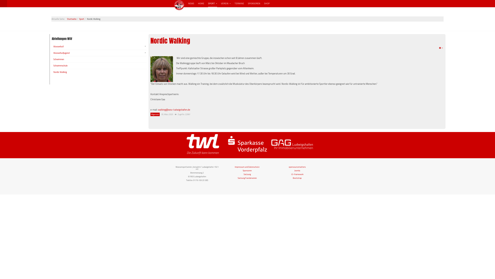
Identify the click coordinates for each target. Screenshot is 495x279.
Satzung (247, 174)
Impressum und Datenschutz (247, 166)
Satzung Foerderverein (247, 178)
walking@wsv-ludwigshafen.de (174, 109)
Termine (239, 3)
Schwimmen (58, 59)
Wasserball (58, 46)
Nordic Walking (170, 41)
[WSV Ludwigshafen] (179, 3)
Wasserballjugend (61, 53)
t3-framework (297, 174)
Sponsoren (254, 3)
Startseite (71, 19)
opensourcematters (297, 166)
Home (201, 3)
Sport (211, 3)
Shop (267, 3)
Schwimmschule (60, 65)
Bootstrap (297, 178)
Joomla (297, 170)
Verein (225, 3)
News (191, 3)
